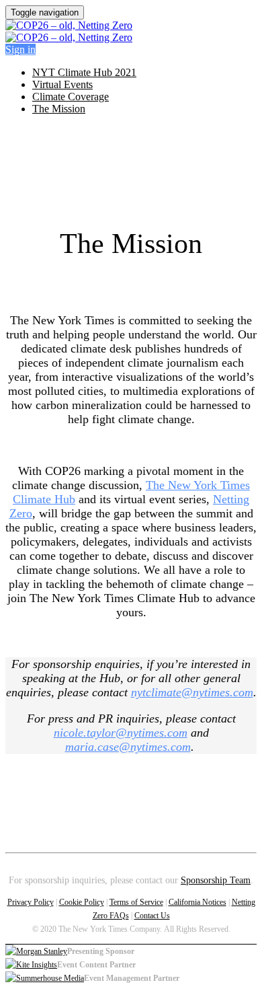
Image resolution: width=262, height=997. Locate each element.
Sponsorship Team (216, 880)
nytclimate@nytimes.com (192, 692)
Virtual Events (62, 84)
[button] (20, 49)
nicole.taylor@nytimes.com (120, 732)
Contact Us (152, 915)
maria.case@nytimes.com (128, 746)
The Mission (58, 108)
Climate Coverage (70, 96)
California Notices (197, 902)
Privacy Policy (30, 902)
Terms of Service (136, 902)
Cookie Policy (81, 902)
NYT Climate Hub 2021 (84, 72)
